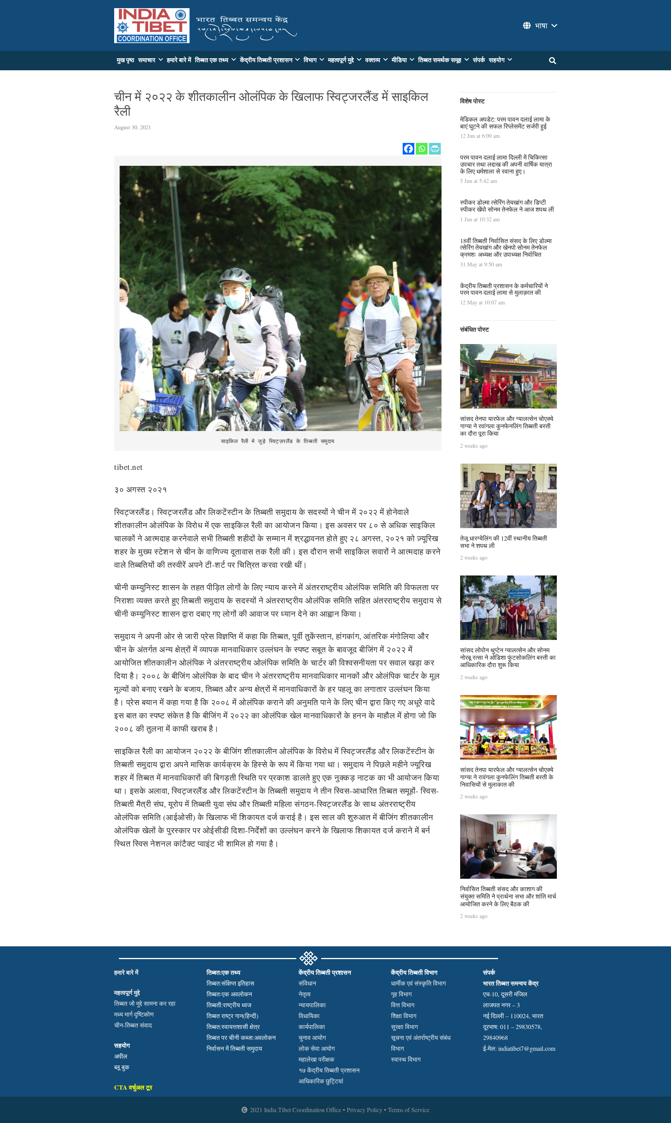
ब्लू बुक (121, 1067)
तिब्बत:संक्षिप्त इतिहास (230, 983)
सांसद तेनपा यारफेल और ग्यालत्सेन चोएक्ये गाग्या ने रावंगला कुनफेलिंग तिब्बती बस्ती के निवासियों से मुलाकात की (506, 776)
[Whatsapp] (422, 149)
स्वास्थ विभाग (406, 1059)
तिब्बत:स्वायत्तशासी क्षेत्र (233, 1026)
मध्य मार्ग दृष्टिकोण (134, 1014)
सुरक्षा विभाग (404, 1026)
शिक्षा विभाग (403, 1016)
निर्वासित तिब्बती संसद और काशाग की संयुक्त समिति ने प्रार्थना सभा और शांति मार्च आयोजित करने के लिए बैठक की (508, 896)
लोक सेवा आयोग (317, 1048)
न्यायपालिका (312, 1005)
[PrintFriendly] (435, 149)
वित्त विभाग (402, 1005)
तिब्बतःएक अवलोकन (229, 994)
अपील (120, 1056)
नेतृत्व (305, 994)
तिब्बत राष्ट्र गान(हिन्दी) (232, 1016)
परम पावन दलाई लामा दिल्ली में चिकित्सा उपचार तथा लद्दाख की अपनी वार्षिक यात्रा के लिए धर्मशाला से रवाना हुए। (506, 164)
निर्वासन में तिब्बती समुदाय (234, 1048)
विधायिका (309, 1016)
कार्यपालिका (312, 1026)
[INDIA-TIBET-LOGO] (207, 25)
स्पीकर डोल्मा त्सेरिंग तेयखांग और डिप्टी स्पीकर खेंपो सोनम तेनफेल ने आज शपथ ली (507, 205)
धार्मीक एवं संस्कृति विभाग (418, 983)
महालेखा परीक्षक (316, 1059)
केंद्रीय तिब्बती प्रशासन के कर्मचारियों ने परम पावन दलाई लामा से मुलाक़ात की (504, 289)
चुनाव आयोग (312, 1037)
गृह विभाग (401, 994)
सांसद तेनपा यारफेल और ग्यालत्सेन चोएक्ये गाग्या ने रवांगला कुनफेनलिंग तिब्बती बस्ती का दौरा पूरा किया (506, 425)
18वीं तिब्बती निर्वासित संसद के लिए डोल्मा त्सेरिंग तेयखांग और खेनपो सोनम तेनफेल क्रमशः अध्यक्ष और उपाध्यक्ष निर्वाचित (506, 247)
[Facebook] (408, 149)
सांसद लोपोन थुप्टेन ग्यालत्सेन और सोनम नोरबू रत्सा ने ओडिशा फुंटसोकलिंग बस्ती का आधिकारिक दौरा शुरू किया (508, 657)
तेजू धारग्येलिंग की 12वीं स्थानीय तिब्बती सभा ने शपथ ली (503, 541)
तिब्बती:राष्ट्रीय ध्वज (229, 1005)
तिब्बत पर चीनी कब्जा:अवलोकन (241, 1037)
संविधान (307, 983)
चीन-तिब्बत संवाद (133, 1025)
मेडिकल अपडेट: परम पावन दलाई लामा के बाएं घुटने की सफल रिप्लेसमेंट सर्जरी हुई (505, 122)
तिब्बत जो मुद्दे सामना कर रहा (145, 1003)
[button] (539, 25)
